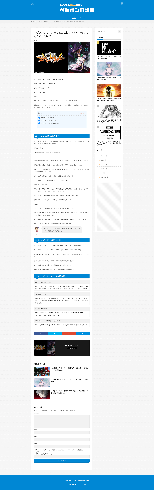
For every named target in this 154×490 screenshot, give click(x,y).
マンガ (79, 17)
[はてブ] (83, 333)
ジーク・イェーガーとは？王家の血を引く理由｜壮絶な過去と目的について (109, 121)
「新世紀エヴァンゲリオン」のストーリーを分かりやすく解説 (70, 380)
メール (36, 436)
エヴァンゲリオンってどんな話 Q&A (49, 123)
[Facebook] (41, 333)
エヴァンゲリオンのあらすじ (47, 117)
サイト (35, 443)
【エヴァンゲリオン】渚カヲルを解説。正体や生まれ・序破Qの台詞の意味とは (70, 392)
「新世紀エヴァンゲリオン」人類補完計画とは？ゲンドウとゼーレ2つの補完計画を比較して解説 (109, 143)
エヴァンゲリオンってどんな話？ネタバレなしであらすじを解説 (70, 21)
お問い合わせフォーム (84, 480)
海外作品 (104, 177)
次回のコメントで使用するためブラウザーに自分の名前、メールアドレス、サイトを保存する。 (59, 449)
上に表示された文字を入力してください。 (44, 454)
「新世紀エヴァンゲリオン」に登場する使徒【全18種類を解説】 (109, 57)
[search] (119, 31)
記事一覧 (40, 21)
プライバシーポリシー (69, 480)
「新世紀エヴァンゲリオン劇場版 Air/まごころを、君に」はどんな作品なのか (69, 369)
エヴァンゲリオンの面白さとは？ (48, 120)
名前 (35, 429)
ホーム (69, 17)
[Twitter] (55, 333)
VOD (83, 17)
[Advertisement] (109, 207)
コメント (36, 413)
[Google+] (69, 333)
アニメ (74, 17)
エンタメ (46, 21)
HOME (34, 21)
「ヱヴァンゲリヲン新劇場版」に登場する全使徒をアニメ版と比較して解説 (109, 99)
